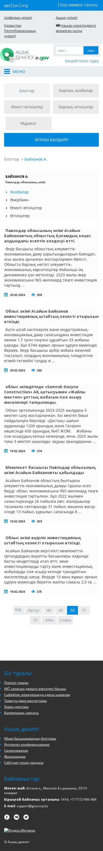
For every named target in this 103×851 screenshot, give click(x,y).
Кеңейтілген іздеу (82, 60)
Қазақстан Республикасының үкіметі (20, 30)
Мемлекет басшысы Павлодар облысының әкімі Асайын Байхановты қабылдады (50, 470)
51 (84, 610)
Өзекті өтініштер (27, 106)
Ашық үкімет (67, 17)
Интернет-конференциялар (26, 744)
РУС (16, 5)
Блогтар (27, 90)
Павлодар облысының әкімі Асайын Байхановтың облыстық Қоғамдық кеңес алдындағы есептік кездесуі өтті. (47, 235)
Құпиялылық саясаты (21, 712)
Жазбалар (19, 191)
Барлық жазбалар (76, 90)
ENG (24, 5)
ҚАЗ (7, 5)
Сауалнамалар (16, 750)
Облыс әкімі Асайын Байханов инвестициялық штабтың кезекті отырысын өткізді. (51, 316)
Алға (49, 620)
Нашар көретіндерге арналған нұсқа (76, 28)
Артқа (33, 610)
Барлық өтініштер (76, 106)
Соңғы (65, 620)
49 (61, 610)
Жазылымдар (15, 756)
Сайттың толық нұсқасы (23, 762)
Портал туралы (16, 682)
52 (35, 620)
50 (72, 610)
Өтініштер (20, 215)
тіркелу (91, 4)
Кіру (64, 4)
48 (49, 610)
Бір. (18, 609)
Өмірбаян (19, 199)
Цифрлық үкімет (18, 17)
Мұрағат (29, 123)
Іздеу (91, 50)
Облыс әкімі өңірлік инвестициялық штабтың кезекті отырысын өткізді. (42, 540)
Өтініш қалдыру (51, 139)
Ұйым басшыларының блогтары (30, 738)
